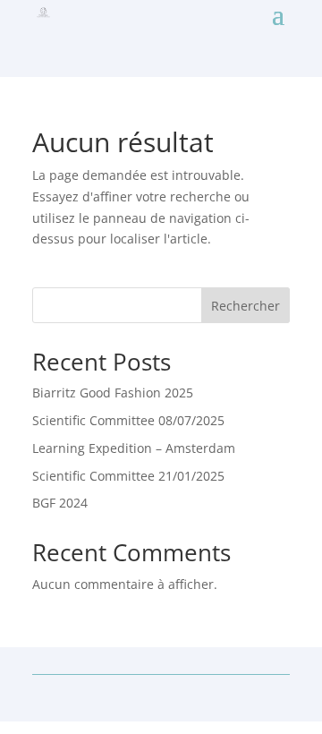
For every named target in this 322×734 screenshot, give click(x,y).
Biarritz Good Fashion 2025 (112, 392)
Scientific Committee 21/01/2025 (128, 475)
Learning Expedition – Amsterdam (133, 448)
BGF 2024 (60, 502)
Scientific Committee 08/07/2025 (128, 420)
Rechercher (245, 305)
